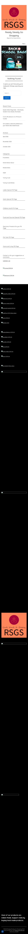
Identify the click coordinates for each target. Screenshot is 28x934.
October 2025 (6, 146)
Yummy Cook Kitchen (8, 183)
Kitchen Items (6, 167)
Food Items (6, 157)
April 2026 (5, 136)
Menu (23, 44)
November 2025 (7, 141)
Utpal (4, 172)
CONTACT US (6, 261)
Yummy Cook (6, 178)
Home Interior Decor (8, 162)
